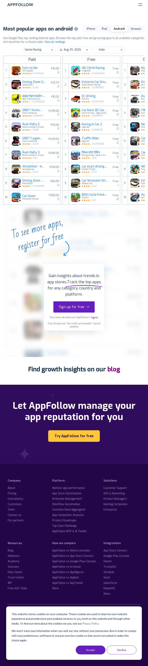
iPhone (91, 29)
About (11, 488)
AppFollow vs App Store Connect (72, 556)
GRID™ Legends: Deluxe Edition (33, 138)
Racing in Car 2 (92, 124)
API (10, 583)
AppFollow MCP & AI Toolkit (69, 531)
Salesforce (110, 583)
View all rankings (54, 42)
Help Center (15, 572)
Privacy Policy (90, 623)
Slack (106, 577)
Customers (15, 504)
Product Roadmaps (64, 520)
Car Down (29, 196)
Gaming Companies (115, 504)
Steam (107, 561)
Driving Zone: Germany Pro (34, 82)
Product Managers (115, 499)
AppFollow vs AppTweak (67, 583)
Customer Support (115, 488)
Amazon (136, 29)
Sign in (94, 317)
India (102, 50)
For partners (16, 520)
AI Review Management (67, 499)
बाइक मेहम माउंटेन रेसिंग (34, 96)
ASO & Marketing (114, 493)
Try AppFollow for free (74, 436)
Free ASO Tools (17, 588)
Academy (13, 561)
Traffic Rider (90, 138)
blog (113, 369)
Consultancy (15, 499)
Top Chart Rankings (64, 526)
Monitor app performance (68, 488)
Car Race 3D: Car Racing (95, 110)
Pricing (12, 493)
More (55, 588)
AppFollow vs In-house (66, 567)
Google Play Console (116, 556)
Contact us (14, 515)
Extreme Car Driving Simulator (95, 82)
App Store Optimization (67, 493)
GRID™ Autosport (33, 110)
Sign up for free (71, 307)
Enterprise (110, 509)
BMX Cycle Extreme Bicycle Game (95, 194)
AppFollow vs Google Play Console (74, 561)
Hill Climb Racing (93, 68)
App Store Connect (115, 550)
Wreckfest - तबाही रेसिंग (33, 166)
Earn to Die (29, 68)
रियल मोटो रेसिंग (91, 152)
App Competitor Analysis (68, 515)
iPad (104, 29)
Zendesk (108, 572)
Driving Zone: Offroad (33, 180)
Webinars (14, 556)
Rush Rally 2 (31, 124)
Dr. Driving (89, 96)
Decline (121, 650)
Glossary (13, 567)
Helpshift (109, 588)
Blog (10, 550)
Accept (90, 650)
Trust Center (16, 577)
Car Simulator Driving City (95, 180)
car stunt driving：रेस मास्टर (95, 166)
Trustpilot (109, 567)
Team (11, 509)
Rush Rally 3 (31, 152)
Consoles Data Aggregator (69, 509)
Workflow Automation (66, 504)
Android (119, 29)
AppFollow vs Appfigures (68, 572)
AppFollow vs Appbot (65, 577)
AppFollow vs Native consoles (71, 550)
